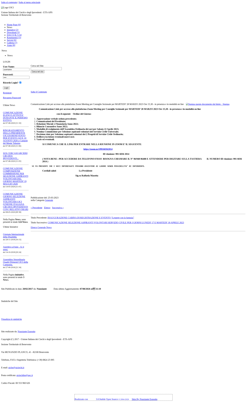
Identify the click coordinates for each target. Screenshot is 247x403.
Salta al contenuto (9, 2)
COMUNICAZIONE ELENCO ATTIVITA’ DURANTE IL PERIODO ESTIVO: (15, 116)
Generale (49, 200)
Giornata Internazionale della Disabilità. (13, 235)
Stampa (225, 104)
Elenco (47, 207)
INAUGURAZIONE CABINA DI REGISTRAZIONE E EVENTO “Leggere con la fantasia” (91, 217)
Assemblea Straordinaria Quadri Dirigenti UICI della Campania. (15, 262)
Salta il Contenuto (39, 92)
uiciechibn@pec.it (24, 375)
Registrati (7, 93)
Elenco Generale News (41, 227)
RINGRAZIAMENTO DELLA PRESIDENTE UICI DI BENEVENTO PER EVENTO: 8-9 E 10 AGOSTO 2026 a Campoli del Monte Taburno (15, 136)
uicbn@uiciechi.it (16, 367)
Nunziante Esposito (26, 331)
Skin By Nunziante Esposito (144, 399)
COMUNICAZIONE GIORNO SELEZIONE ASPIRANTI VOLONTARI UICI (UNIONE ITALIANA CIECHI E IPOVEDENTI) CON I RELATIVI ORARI (15, 202)
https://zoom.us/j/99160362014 (97, 149)
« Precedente (36, 207)
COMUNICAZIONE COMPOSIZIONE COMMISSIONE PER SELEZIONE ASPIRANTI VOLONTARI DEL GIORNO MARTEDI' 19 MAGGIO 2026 (15, 176)
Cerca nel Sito (37, 66)
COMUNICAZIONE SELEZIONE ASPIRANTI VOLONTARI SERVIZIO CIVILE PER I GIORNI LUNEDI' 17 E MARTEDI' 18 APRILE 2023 (116, 222)
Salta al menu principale (29, 2)
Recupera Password (12, 97)
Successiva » (58, 207)
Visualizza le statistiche (11, 319)
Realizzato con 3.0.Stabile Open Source (96, 399)
